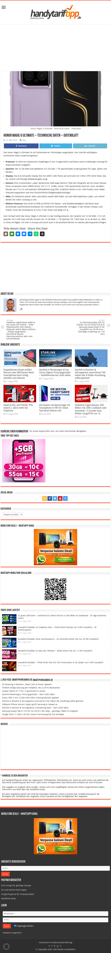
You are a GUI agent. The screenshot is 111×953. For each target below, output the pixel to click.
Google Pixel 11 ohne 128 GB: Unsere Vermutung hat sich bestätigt (33, 714)
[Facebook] (49, 498)
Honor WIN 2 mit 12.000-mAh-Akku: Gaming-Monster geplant (30, 698)
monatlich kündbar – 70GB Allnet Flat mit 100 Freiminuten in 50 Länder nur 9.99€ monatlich (60, 662)
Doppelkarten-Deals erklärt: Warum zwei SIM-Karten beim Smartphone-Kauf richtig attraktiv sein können (18, 373)
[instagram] (65, 498)
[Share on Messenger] (18, 234)
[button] (6, 946)
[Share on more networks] (42, 234)
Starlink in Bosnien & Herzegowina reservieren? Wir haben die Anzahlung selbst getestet (42, 701)
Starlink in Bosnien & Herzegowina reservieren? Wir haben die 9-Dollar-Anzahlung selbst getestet (90, 373)
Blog (24, 140)
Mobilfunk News (8, 898)
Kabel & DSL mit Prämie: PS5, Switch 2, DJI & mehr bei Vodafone (18, 408)
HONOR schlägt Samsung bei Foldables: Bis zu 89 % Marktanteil (31, 688)
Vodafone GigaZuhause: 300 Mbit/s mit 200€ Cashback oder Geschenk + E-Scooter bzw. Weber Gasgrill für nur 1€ (91, 409)
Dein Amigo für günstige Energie (16, 885)
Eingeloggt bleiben (25, 926)
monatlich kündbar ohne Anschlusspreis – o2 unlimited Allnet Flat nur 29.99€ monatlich (58, 639)
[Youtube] (60, 498)
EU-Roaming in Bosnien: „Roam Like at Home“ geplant (27, 684)
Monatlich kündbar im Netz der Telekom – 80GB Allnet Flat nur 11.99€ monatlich (55, 651)
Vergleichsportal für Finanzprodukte (17, 894)
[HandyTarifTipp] (55, 11)
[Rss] (44, 498)
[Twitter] (55, 498)
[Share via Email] (12, 234)
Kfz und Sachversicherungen (14, 890)
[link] (4, 7)
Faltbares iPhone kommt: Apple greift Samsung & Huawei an (30, 704)
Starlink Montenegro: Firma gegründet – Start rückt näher (28, 694)
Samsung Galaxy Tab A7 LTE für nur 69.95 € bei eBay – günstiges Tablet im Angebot (40, 711)
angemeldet (44, 431)
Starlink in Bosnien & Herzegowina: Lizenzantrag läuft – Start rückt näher (35, 708)
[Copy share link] (5, 234)
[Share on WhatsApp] (36, 234)
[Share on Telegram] (30, 234)
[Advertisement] (55, 48)
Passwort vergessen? (12, 933)
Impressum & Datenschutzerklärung (55, 942)
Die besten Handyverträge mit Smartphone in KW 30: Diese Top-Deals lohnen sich (54, 408)
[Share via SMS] (24, 234)
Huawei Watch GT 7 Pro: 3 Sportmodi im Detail (23, 691)
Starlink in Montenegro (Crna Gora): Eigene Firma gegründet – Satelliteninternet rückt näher (55, 372)
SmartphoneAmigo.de (43, 680)
